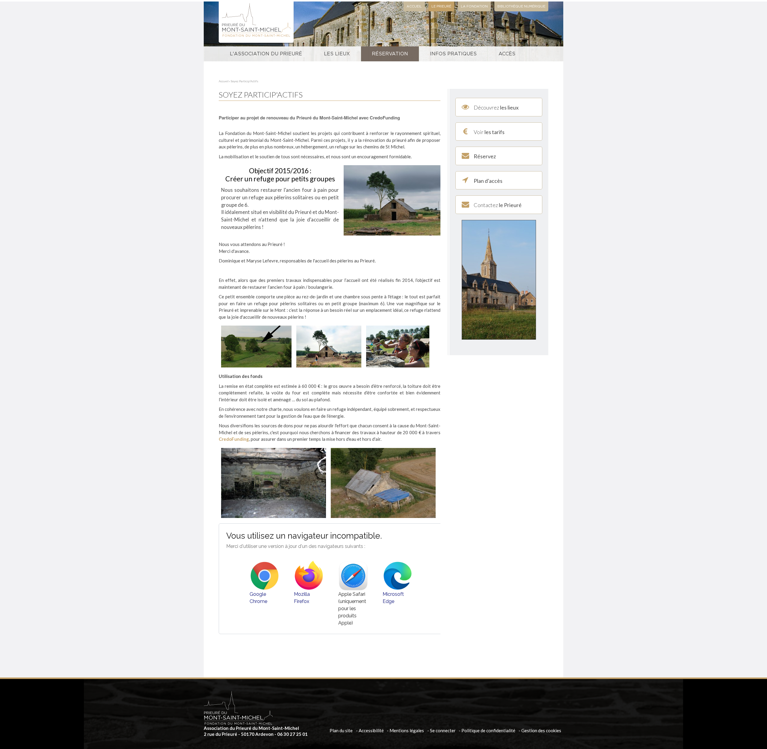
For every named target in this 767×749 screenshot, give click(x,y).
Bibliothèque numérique (521, 6)
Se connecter (443, 730)
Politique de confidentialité (488, 730)
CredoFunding (234, 439)
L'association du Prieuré (266, 53)
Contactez (498, 205)
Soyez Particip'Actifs (244, 81)
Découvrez (496, 107)
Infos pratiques (453, 53)
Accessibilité (371, 730)
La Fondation (474, 6)
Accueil (414, 6)
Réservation (390, 53)
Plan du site (341, 730)
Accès (507, 53)
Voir (489, 132)
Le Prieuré (441, 6)
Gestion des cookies (541, 730)
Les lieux (337, 53)
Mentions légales (406, 730)
